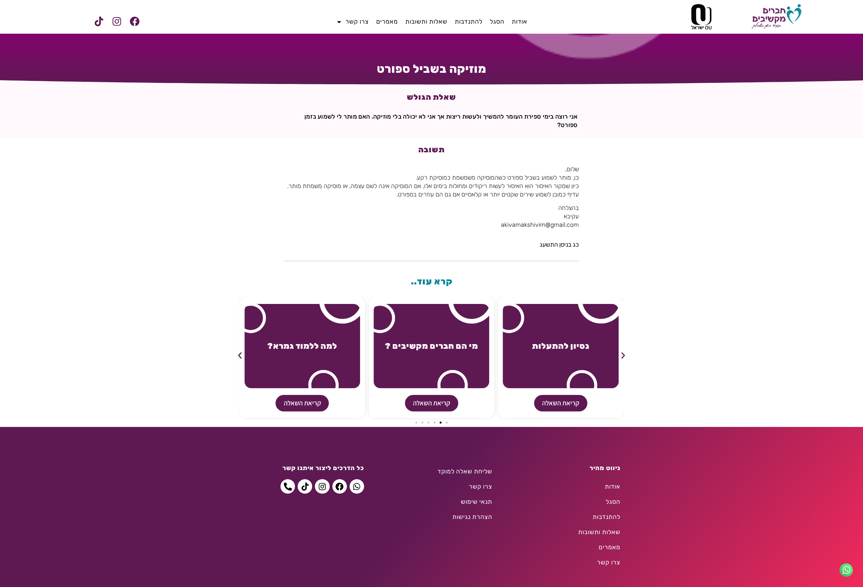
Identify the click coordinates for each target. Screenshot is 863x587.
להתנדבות (468, 21)
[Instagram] (116, 21)
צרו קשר (357, 21)
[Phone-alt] (287, 486)
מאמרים (387, 21)
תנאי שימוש (476, 501)
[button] (240, 355)
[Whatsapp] (357, 486)
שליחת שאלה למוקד (465, 471)
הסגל (497, 21)
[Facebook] (134, 21)
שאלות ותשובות (426, 21)
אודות (519, 21)
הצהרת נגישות (472, 517)
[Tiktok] (99, 21)
